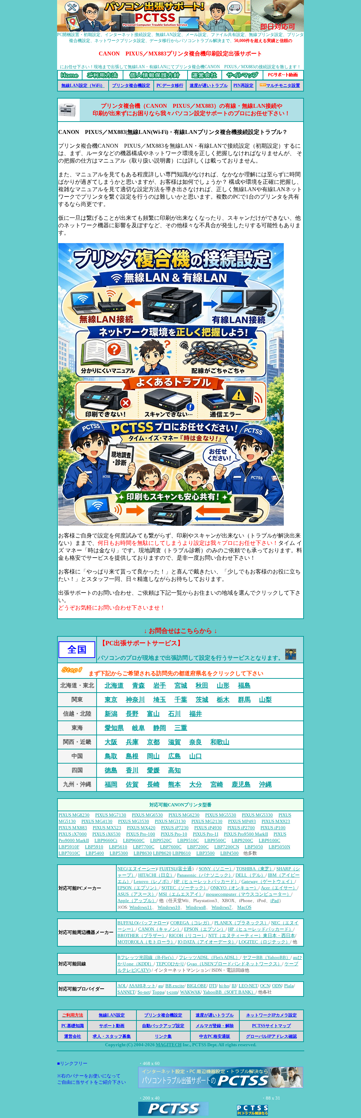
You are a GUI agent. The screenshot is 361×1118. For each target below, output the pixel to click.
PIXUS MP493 (242, 821)
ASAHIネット (142, 985)
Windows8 (196, 907)
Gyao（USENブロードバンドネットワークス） (234, 963)
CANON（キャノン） (160, 929)
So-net (143, 992)
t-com (172, 992)
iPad (274, 900)
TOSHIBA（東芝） (255, 868)
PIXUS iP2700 (241, 827)
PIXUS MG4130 (96, 821)
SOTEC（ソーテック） (184, 887)
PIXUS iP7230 (175, 827)
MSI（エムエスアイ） (181, 894)
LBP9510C (188, 840)
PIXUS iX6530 (106, 834)
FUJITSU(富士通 (175, 868)
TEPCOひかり (170, 963)
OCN (265, 985)
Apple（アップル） (137, 900)
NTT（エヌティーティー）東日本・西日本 (251, 935)
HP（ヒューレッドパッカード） (260, 929)
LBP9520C (161, 840)
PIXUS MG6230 (184, 815)
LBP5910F (69, 846)
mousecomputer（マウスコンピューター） (248, 894)
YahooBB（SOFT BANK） (229, 992)
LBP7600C (171, 846)
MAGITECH (169, 1044)
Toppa (158, 992)
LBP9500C (215, 840)
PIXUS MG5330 (257, 815)
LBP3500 (205, 853)
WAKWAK (190, 992)
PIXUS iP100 (273, 827)
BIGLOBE (197, 985)
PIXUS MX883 (73, 827)
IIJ (234, 985)
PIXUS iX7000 (73, 834)
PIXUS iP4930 (208, 827)
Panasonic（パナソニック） (205, 875)
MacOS (244, 907)
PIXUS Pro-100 (140, 834)
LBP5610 (118, 846)
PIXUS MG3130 (170, 821)
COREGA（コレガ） (191, 922)
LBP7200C (198, 846)
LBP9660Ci (105, 840)
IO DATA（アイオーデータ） (207, 942)
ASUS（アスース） (136, 894)
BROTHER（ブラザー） (141, 935)
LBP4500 (229, 853)
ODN (277, 985)
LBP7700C (143, 846)
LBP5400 (95, 853)
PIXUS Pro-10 (174, 834)
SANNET (126, 992)
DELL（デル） (250, 875)
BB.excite (174, 985)
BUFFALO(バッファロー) (142, 922)
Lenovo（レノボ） (152, 881)
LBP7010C (69, 853)
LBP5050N (279, 846)
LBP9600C (134, 840)
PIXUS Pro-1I (205, 834)
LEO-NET (248, 985)
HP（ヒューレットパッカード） (206, 881)
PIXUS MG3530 (133, 821)
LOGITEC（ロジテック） (264, 942)
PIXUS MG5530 (220, 815)
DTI (212, 985)
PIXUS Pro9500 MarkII (246, 834)
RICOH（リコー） (187, 935)
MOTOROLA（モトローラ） (146, 942)
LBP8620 (162, 853)
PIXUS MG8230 (74, 815)
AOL (122, 985)
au (160, 985)
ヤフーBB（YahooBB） (266, 957)
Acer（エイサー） (279, 887)
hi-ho (224, 985)
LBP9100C (269, 840)
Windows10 (169, 907)
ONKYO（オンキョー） (234, 887)
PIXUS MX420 (141, 827)
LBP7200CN (226, 846)
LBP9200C (242, 840)
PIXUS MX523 (107, 827)
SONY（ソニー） (216, 868)
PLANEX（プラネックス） (241, 922)
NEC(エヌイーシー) (137, 868)
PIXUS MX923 (276, 821)
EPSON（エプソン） (138, 887)
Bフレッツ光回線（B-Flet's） (146, 957)
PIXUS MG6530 (147, 815)
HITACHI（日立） (156, 875)
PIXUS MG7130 (110, 815)
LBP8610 (181, 853)
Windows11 (140, 907)
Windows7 (222, 907)
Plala (289, 985)
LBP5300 (119, 853)
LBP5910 (94, 846)
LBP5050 (254, 846)
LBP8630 (143, 853)
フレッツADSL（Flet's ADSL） (209, 957)
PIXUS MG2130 (206, 821)
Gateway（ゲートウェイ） (268, 881)
